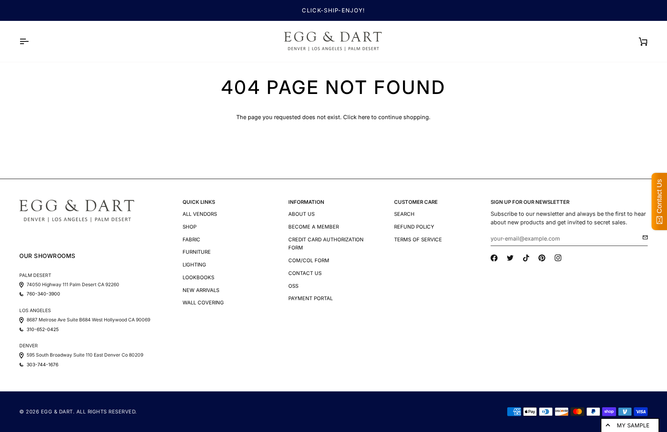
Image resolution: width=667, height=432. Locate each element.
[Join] (643, 237)
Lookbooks (198, 277)
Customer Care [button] (416, 202)
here (364, 117)
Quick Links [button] (199, 202)
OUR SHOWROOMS (47, 256)
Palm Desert (35, 275)
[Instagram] (558, 257)
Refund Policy (414, 227)
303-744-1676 (42, 364)
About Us (301, 214)
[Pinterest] (541, 257)
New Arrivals (201, 290)
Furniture (197, 252)
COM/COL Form (308, 260)
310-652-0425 (43, 329)
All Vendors (200, 214)
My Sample (633, 425)
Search (404, 214)
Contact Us (305, 273)
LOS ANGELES (35, 310)
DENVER (28, 345)
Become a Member (313, 227)
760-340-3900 (43, 294)
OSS (293, 286)
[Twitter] (510, 257)
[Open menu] (30, 41)
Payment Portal (310, 298)
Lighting (194, 264)
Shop (189, 227)
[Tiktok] (526, 257)
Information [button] (306, 202)
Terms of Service (418, 239)
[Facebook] (494, 257)
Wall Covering (203, 302)
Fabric (191, 239)
